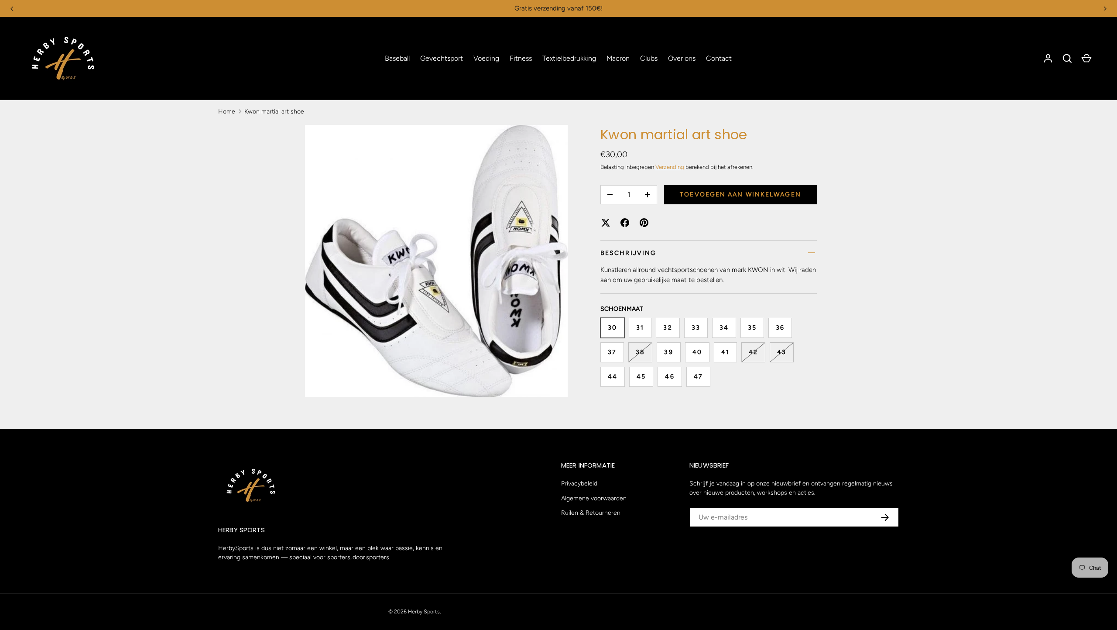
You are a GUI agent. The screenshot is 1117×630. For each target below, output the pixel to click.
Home (226, 111)
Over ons (682, 58)
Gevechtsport (441, 58)
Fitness (521, 58)
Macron (618, 58)
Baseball (397, 58)
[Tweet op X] (605, 222)
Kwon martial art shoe (274, 111)
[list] (439, 264)
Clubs (649, 58)
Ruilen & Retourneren (590, 512)
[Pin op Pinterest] (644, 222)
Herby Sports (424, 611)
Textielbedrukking (569, 58)
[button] (1067, 58)
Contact (719, 58)
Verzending (669, 167)
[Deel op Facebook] (624, 222)
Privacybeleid (579, 483)
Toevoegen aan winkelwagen (740, 194)
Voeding (486, 58)
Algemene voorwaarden (594, 498)
